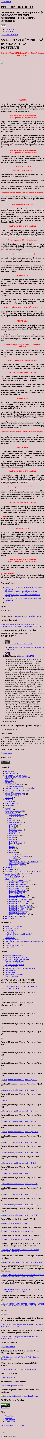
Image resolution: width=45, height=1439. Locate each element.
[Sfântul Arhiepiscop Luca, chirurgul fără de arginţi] (18, 1369)
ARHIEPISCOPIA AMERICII (15, 775)
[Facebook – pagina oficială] (7, 753)
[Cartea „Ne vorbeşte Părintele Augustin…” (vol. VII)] (2, 1059)
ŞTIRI (7, 879)
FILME (7, 807)
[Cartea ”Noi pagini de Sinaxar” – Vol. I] (14, 1223)
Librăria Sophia (10, 932)
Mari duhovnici (14, 835)
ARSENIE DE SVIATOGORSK (16, 777)
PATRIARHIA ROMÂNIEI (18, 911)
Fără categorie (9, 805)
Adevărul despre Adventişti (14, 955)
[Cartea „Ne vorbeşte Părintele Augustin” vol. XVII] (18, 1163)
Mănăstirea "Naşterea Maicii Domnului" (18, 934)
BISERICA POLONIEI (17, 894)
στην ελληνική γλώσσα (17, 864)
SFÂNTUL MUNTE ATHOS (19, 914)
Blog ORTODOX (11, 967)
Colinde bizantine (15, 786)
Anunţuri (8, 771)
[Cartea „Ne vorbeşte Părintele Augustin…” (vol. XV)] (19, 1142)
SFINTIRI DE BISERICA (14, 877)
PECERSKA (9, 867)
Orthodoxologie (10, 970)
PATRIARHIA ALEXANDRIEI (20, 898)
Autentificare (5, 1408)
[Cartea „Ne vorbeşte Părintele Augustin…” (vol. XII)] (19, 1111)
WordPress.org (10, 1421)
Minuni (11, 837)
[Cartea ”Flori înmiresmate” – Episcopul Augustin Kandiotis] (21, 1262)
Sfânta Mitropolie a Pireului (14, 945)
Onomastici (13, 841)
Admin (38, 616)
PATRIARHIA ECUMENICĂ (19, 903)
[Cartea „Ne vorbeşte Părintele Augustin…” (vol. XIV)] (19, 1132)
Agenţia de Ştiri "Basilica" (13, 926)
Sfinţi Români (9, 947)
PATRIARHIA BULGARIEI (19, 901)
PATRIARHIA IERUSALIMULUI (21, 907)
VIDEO (7, 918)
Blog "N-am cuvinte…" (13, 963)
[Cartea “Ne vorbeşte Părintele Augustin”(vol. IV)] (2, 1028)
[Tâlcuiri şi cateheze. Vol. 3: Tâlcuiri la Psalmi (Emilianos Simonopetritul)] (22, 1359)
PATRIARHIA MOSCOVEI (18, 909)
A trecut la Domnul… (16, 815)
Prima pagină (9, 29)
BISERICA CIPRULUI (17, 886)
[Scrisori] (4, 1314)
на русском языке (15, 865)
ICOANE (8, 809)
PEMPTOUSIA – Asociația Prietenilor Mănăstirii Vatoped (24, 941)
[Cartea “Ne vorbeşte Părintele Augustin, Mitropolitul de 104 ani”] (2, 1009)
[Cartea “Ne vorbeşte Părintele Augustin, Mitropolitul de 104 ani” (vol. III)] (2, 1019)
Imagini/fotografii (15, 830)
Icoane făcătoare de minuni (14, 811)
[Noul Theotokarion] (8, 1377)
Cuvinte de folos (14, 822)
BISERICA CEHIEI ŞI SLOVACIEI (21, 884)
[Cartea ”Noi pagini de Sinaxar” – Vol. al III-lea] (17, 1239)
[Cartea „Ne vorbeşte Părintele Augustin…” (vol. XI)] (4, 1100)
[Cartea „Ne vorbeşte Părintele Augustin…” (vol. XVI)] (19, 1152)
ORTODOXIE (10, 813)
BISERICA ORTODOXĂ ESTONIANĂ (19, 788)
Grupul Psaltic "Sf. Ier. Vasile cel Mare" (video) (20, 968)
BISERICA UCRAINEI (17, 896)
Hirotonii (12, 826)
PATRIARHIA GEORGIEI (18, 905)
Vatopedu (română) (11, 976)
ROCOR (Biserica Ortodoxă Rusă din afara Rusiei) (22, 871)
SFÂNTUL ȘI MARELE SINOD (16, 873)
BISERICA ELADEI (16, 888)
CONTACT (9, 31)
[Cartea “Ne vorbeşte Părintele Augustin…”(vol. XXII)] (19, 1215)
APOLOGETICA (11, 773)
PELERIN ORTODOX (17, 7)
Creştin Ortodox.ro (11, 930)
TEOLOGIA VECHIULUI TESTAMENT (23, 862)
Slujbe (15, 858)
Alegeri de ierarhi (15, 816)
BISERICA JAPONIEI (17, 892)
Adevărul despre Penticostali (14, 961)
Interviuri (12, 833)
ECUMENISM (10, 803)
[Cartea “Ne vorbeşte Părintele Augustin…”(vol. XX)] (19, 1194)
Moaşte (11, 839)
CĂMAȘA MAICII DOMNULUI (16, 790)
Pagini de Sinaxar (15, 843)
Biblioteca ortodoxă (11, 928)
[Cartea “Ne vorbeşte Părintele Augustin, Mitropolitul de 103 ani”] (2, 999)
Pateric (11, 847)
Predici (11, 849)
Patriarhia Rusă (10, 972)
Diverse (7, 800)
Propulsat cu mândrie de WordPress (12, 1425)
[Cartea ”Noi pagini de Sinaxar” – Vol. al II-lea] (17, 1231)
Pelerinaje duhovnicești (12, 940)
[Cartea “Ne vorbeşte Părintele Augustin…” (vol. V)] (2, 1038)
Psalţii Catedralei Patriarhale (14, 974)
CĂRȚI (7, 792)
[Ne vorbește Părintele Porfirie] (12, 1386)
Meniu (3, 25)
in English (12, 832)
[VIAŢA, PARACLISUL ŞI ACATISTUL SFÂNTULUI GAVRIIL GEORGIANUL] (22, 988)
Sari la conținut (6, 2)
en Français (13, 824)
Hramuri (12, 828)
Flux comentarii (10, 1420)
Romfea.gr (8, 943)
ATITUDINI (9, 781)
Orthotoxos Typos (11, 936)
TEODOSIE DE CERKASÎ (14, 916)
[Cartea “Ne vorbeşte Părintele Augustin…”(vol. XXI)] (19, 1205)
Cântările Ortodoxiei (16, 784)
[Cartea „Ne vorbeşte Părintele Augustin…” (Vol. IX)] (19, 1080)
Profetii (11, 850)
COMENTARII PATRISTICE (15, 794)
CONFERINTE (10, 796)
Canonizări (12, 820)
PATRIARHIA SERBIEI (17, 913)
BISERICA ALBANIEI (17, 882)
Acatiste (16, 854)
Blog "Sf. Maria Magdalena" (14, 965)
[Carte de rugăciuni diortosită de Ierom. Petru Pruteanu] (19, 1396)
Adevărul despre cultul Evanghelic (16, 957)
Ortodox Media (10, 938)
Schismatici (13, 860)
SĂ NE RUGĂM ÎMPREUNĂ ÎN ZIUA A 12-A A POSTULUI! (21, 625)
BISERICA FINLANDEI (17, 890)
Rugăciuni (18, 616)
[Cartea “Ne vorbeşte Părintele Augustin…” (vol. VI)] (2, 1048)
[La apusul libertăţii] (8, 1347)
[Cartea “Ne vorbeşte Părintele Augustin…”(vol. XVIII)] (20, 1173)
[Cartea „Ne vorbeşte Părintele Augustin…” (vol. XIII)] (19, 1121)
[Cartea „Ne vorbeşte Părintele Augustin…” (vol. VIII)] (2, 1069)
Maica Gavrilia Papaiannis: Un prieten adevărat (17, 624)
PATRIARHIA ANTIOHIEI (18, 899)
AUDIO (8, 783)
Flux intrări (8, 1418)
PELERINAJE (10, 869)
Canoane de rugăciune (20, 856)
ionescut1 (13, 644)
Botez (11, 818)
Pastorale (12, 845)
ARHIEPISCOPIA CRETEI (18, 881)
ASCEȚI (8, 779)
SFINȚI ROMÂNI (11, 875)
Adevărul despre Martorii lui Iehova (17, 959)
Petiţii (11, 801)
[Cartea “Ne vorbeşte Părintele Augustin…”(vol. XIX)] (19, 1184)
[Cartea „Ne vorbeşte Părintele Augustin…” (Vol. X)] (19, 1090)
